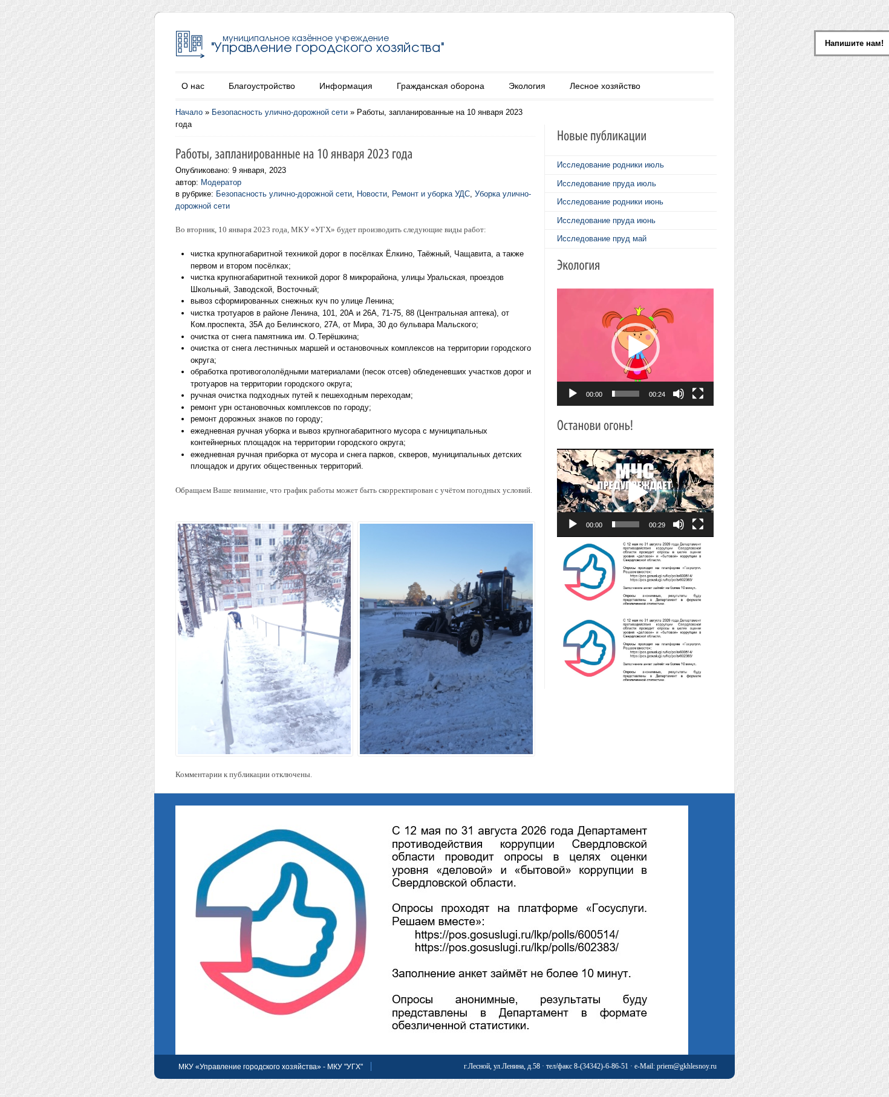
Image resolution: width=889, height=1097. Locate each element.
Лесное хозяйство (605, 86)
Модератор (221, 182)
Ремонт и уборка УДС (431, 193)
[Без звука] (678, 394)
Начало (189, 112)
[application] (635, 347)
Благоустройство (262, 86)
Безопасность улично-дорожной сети (280, 112)
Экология (527, 86)
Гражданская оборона (440, 86)
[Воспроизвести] (573, 394)
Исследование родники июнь (610, 201)
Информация (346, 86)
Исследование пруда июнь (606, 220)
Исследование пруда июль (606, 183)
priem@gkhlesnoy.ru (687, 1066)
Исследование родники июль (610, 164)
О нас (192, 86)
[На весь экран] (698, 394)
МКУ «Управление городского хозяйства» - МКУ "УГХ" (270, 1067)
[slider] (625, 394)
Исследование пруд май (601, 238)
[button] (635, 347)
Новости (372, 193)
